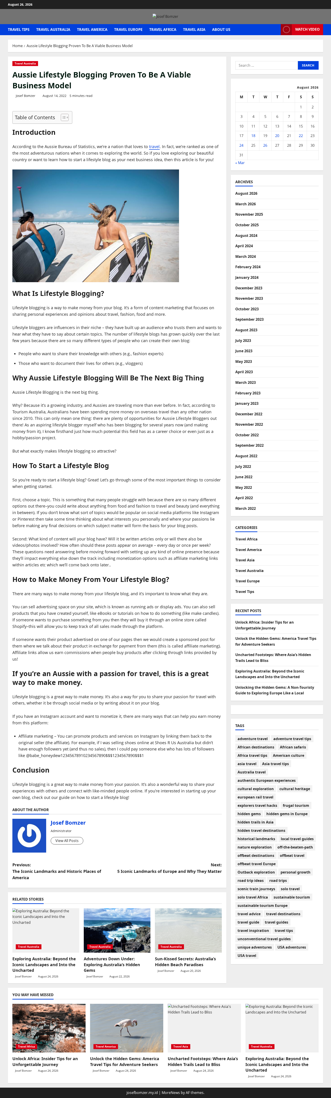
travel (154, 146)
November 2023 (249, 298)
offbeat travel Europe (257, 863)
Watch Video (307, 29)
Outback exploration (256, 872)
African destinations (256, 747)
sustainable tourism (292, 897)
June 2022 (243, 477)
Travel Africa (162, 29)
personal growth (296, 872)
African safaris (293, 747)
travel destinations (283, 913)
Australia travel (252, 772)
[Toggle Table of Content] (62, 117)
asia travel (247, 763)
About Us (221, 29)
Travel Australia (53, 29)
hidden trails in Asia (256, 822)
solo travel (290, 888)
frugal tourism (296, 805)
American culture (288, 755)
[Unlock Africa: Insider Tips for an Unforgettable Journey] (49, 1028)
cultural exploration (256, 788)
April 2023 (244, 372)
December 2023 (248, 288)
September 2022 (249, 445)
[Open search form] (276, 29)
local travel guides (297, 838)
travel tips (284, 930)
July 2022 (243, 466)
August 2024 (246, 235)
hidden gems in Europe (287, 813)
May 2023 (243, 361)
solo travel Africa (253, 897)
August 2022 (246, 455)
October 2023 (247, 309)
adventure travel (253, 738)
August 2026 (246, 193)
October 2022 (247, 434)
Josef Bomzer (25, 96)
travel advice (249, 913)
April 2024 (244, 246)
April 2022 (244, 498)
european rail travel (255, 797)
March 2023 (245, 382)
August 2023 (246, 329)
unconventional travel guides (264, 938)
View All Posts (67, 840)
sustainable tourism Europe (263, 905)
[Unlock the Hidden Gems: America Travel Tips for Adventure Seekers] (126, 1028)
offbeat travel (292, 855)
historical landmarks (256, 838)
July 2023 (243, 340)
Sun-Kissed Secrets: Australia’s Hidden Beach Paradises (185, 961)
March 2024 (245, 256)
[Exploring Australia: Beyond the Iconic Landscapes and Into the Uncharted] (45, 930)
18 (253, 135)
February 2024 (248, 267)
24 (241, 145)
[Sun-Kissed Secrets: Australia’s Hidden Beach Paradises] (188, 930)
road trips (278, 880)
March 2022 (245, 508)
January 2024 (246, 277)
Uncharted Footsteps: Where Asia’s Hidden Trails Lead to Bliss (203, 1061)
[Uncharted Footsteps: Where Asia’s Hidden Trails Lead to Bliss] (204, 1028)
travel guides (276, 922)
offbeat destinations (256, 855)
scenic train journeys (256, 888)
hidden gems (249, 813)
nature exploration (255, 847)
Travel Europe (128, 29)
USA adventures (291, 947)
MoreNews (171, 1092)
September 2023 (249, 319)
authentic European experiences (267, 780)
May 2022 (243, 487)
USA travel (247, 955)
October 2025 (247, 224)
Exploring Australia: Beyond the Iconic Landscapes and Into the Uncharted (44, 964)
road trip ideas (251, 880)
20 (277, 135)
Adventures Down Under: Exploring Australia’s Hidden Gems (112, 964)
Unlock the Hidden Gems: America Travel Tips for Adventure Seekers (124, 1061)
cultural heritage (294, 788)
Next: (169, 868)
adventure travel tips (292, 738)
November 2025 (249, 214)
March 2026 (245, 203)
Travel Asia (194, 29)
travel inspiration (253, 930)
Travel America (92, 29)
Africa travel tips (252, 755)
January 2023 (246, 403)
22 (301, 135)
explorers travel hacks (257, 805)
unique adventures (255, 947)
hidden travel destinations (261, 830)
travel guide (248, 922)
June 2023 (243, 351)
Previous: (56, 871)
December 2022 (248, 414)
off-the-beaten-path (295, 847)
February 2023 (248, 393)
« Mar (240, 162)
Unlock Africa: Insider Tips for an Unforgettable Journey (45, 1061)
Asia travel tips (275, 763)
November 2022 (249, 424)
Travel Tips (18, 29)
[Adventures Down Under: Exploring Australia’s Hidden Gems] (117, 930)
